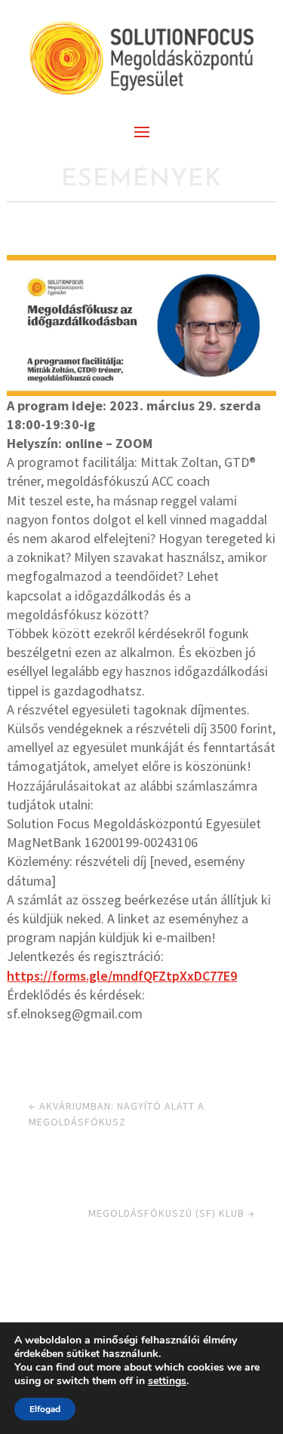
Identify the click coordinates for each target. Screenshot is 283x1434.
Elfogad (44, 1409)
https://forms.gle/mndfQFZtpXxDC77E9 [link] (122, 975)
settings (167, 1381)
